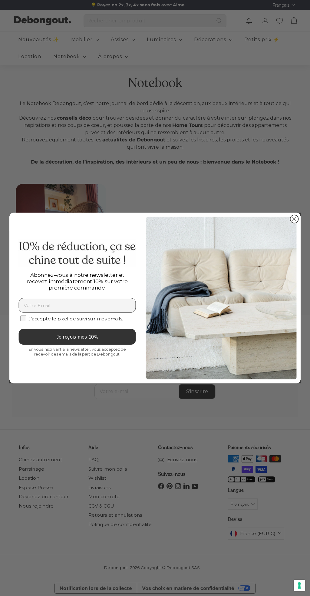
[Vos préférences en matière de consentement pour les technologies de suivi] (299, 585)
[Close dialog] (294, 219)
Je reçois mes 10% (77, 336)
